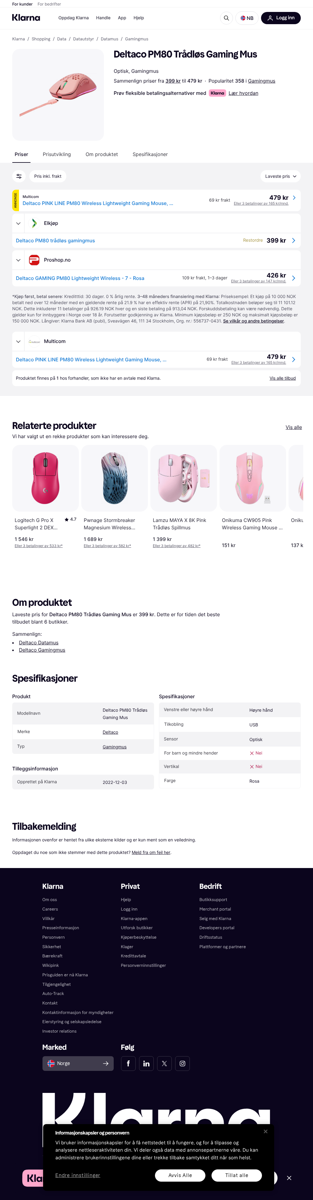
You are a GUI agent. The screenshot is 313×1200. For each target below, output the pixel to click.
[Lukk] (265, 1131)
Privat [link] (130, 886)
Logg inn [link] (129, 909)
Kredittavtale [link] (133, 956)
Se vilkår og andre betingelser (253, 321)
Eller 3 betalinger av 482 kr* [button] (177, 545)
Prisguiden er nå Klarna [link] (65, 975)
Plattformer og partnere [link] (222, 946)
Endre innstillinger (77, 1176)
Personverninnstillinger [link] (143, 965)
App (122, 17)
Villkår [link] (48, 918)
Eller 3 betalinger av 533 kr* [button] (39, 545)
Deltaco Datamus (38, 642)
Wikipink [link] (50, 965)
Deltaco (110, 732)
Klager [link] (127, 946)
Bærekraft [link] (52, 956)
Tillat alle (237, 1175)
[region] (158, 1157)
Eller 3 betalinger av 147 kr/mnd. (258, 281)
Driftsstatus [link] (210, 937)
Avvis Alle (180, 1175)
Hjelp (139, 17)
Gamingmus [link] (136, 39)
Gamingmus (261, 81)
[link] (128, 1063)
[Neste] (292, 496)
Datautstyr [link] (83, 39)
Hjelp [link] (126, 899)
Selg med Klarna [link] (215, 918)
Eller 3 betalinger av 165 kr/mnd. (261, 203)
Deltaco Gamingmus (42, 650)
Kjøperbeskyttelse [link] (139, 937)
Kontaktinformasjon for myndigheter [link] (78, 1012)
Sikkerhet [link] (51, 946)
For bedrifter (49, 4)
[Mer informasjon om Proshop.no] (18, 260)
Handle (103, 17)
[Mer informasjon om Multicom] (18, 341)
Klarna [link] (18, 39)
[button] (247, 18)
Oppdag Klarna (73, 17)
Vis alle (294, 427)
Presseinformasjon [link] (60, 927)
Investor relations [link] (59, 1031)
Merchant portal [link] (215, 909)
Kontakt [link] (50, 1003)
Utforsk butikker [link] (137, 927)
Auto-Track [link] (53, 993)
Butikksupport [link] (213, 899)
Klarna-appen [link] (134, 918)
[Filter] (19, 176)
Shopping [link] (41, 39)
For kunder (22, 4)
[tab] (21, 154)
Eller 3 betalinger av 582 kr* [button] (107, 545)
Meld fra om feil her (151, 852)
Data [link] (61, 39)
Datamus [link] (109, 39)
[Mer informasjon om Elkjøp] (18, 223)
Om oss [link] (49, 899)
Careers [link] (50, 909)
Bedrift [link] (210, 886)
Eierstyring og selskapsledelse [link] (71, 1021)
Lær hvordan (243, 93)
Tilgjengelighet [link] (56, 984)
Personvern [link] (53, 937)
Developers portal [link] (216, 927)
